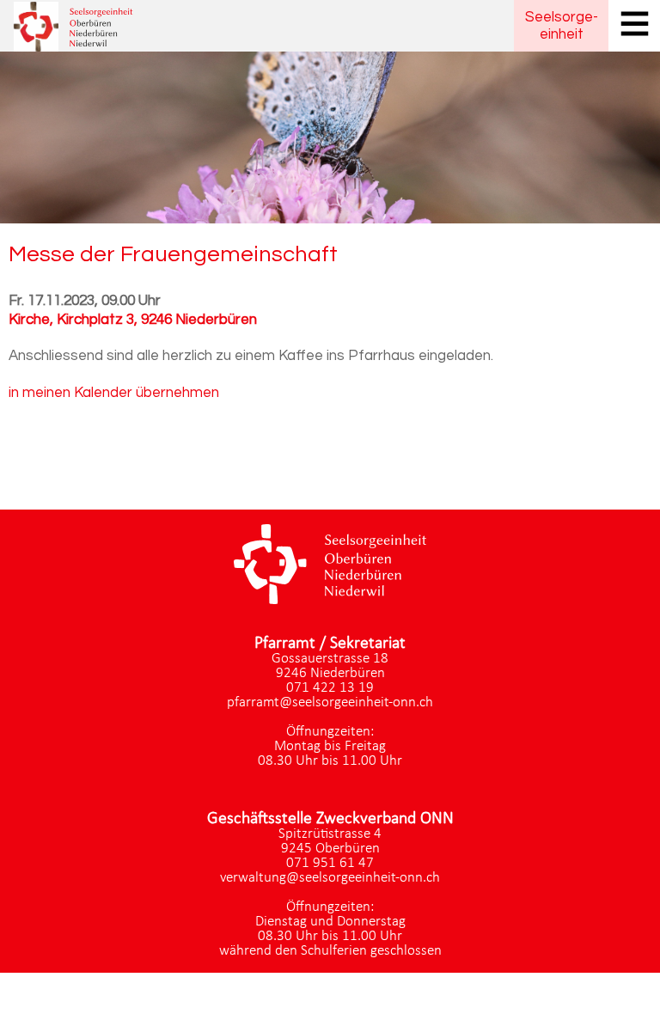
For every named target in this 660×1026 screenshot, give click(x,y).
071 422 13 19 (330, 688)
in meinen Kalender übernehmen (114, 392)
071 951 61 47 (330, 863)
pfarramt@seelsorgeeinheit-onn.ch (330, 702)
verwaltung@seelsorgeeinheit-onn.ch (330, 877)
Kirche (133, 319)
